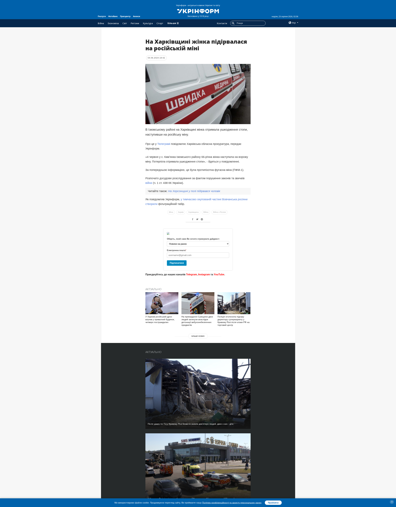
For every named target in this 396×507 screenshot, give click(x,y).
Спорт (160, 23)
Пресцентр (125, 16)
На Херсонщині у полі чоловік (194, 191)
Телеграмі (164, 143)
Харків (180, 212)
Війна (101, 23)
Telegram (191, 274)
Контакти (222, 23)
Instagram (204, 274)
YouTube (219, 274)
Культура (148, 23)
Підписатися (177, 263)
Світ (125, 23)
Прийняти (273, 502)
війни (149, 182)
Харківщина (193, 212)
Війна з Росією (219, 212)
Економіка (113, 23)
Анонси (136, 16)
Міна (171, 212)
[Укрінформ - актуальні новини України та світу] (198, 11)
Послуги (102, 16)
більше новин (198, 336)
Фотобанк (113, 16)
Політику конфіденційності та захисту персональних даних (231, 502)
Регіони (135, 23)
